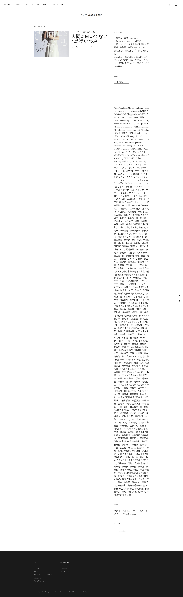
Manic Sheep (140, 133)
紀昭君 (133, 413)
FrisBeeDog (124, 120)
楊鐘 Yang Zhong (122, 359)
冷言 (122, 224)
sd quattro (136, 142)
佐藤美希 (140, 215)
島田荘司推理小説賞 (127, 293)
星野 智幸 (122, 328)
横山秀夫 (135, 359)
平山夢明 (142, 303)
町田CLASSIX (130, 391)
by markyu (75, 47)
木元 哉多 (140, 331)
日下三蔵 (144, 319)
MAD (131, 133)
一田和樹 (141, 196)
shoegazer (131, 145)
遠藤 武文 (119, 457)
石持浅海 (136, 400)
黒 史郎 (132, 492)
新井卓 (117, 319)
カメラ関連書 (132, 174)
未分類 (123, 334)
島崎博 (138, 290)
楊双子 (146, 356)
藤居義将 (136, 435)
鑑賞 (130, 460)
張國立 (141, 306)
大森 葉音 (140, 256)
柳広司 (143, 347)
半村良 (134, 227)
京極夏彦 (132, 212)
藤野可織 (144, 438)
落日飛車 (137, 429)
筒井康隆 (137, 410)
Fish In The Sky (125, 117)
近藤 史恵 (122, 454)
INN (137, 123)
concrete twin (128, 111)
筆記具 (128, 410)
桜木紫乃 (124, 353)
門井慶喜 (122, 463)
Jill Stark (144, 123)
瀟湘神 (129, 381)
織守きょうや (126, 419)
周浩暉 (118, 246)
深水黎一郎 (129, 378)
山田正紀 (142, 284)
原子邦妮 (124, 230)
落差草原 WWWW (123, 429)
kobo (129, 130)
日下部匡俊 (120, 322)
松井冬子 (122, 341)
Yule (140, 161)
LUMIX (117, 133)
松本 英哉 (132, 341)
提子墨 (128, 315)
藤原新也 (126, 435)
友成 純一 (122, 234)
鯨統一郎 (122, 485)
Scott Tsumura (125, 142)
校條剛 (138, 350)
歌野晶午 (128, 363)
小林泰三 (137, 278)
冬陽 (116, 224)
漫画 (138, 378)
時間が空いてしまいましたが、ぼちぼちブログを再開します (131, 50)
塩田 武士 (119, 249)
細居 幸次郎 (127, 416)
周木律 (145, 243)
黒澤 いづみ (91, 32)
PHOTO (46, 4)
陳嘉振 (125, 466)
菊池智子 (144, 426)
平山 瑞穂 (132, 303)
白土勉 (117, 394)
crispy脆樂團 (140, 111)
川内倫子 (128, 296)
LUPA (124, 133)
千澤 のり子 (123, 227)
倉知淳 (123, 218)
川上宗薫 (118, 296)
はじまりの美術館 (123, 186)
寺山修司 (129, 274)
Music (123, 136)
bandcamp (139, 108)
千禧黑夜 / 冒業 (121, 38)
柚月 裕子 (126, 347)
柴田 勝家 (118, 350)
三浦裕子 (128, 202)
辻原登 (127, 451)
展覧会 (123, 284)
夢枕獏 (123, 252)
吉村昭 (127, 240)
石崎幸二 (140, 397)
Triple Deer (126, 155)
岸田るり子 (127, 290)
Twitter (179, 295)
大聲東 (123, 259)
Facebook (179, 301)
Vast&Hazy (118, 158)
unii (146, 155)
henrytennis (119, 123)
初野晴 (137, 224)
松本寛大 (142, 341)
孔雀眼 (121, 265)
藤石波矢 (134, 438)
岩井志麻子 (139, 287)
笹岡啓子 (119, 410)
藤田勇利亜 (123, 438)
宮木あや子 (120, 271)
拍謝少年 (119, 315)
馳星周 (127, 482)
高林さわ (136, 482)
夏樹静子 (130, 249)
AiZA (116, 108)
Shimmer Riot (119, 145)
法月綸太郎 (137, 372)
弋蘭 (134, 306)
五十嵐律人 (135, 208)
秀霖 (128, 403)
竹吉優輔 (134, 407)
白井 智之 (142, 391)
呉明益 (137, 243)
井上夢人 (122, 212)
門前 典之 (132, 463)
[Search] (169, 4)
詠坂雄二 (126, 444)
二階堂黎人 (123, 208)
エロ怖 (135, 167)
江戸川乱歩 (128, 369)
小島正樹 (139, 274)
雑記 (130, 470)
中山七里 (126, 205)
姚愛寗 (141, 262)
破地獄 (121, 403)
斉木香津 (143, 315)
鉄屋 (124, 460)
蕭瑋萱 (123, 432)
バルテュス (139, 186)
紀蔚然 (141, 413)
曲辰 (120, 331)
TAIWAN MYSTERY (32, 4)
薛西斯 (131, 432)
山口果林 (132, 284)
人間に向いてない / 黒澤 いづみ (89, 39)
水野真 (145, 366)
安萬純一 (122, 268)
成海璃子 (126, 312)
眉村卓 (143, 394)
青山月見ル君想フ (132, 473)
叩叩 (141, 234)
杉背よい (142, 334)
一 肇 (133, 196)
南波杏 (142, 227)
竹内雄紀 (124, 407)
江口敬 (118, 369)
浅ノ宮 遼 (122, 375)
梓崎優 (139, 353)
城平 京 (134, 246)
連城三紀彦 (133, 454)
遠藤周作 (130, 457)
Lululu (145, 130)
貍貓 (138, 448)
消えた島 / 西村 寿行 (123, 60)
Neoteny (130, 136)
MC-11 (116, 136)
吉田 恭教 (136, 240)
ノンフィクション (139, 183)
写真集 (144, 221)
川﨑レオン (135, 300)
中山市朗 (136, 205)
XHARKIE (129, 158)
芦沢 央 (121, 422)
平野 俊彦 (118, 306)
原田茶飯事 (135, 230)
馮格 (120, 482)
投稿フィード (130, 510)
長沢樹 (137, 460)
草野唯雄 (124, 426)
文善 (135, 315)
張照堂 (131, 309)
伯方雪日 (118, 215)
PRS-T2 (126, 139)
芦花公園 (130, 422)
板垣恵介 (118, 344)
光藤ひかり (119, 221)
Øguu (138, 136)
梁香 (132, 353)
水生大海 (126, 366)
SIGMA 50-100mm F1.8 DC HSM (127, 149)
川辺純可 (124, 300)
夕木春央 (140, 249)
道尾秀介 (144, 454)
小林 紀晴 (126, 278)
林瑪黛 (135, 344)
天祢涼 (131, 259)
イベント (133, 164)
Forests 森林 (139, 117)
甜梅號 (133, 388)
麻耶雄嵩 (128, 488)
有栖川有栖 (129, 331)
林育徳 (143, 344)
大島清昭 (130, 256)
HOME (7, 4)
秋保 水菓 (136, 403)
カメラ (121, 174)
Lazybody (137, 130)
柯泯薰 (135, 347)
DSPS (142, 114)
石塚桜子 (130, 397)
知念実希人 (119, 397)
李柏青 (125, 337)
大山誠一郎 (119, 256)
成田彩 (135, 312)
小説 (84, 32)
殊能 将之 (138, 363)
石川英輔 (126, 400)
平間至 (127, 306)
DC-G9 (117, 114)
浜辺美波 (132, 375)
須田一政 (136, 479)
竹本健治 (144, 407)
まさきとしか (137, 190)
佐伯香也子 (129, 215)
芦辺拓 (139, 422)
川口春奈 (138, 296)
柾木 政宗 (128, 350)
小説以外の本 (132, 281)
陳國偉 (133, 466)
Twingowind (137, 155)
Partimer (117, 139)
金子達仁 (140, 457)
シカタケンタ (128, 177)
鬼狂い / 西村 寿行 (132, 63)
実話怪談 (144, 268)
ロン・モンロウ (121, 196)
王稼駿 (125, 388)
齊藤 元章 (126, 495)
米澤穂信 (124, 413)
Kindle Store (120, 130)
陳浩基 (141, 466)
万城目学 (131, 199)
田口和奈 (118, 391)
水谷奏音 (136, 366)
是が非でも (133, 328)
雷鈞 (120, 473)
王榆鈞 (133, 385)
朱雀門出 (132, 334)
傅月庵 (143, 218)
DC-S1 (123, 114)
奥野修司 (132, 262)
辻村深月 (136, 451)
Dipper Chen (133, 114)
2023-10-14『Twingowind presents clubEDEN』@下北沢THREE (131, 41)
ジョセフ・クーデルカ (131, 180)
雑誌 (136, 470)
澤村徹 (121, 381)
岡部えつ (128, 287)
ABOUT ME (58, 4)
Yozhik (134, 161)
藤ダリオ (140, 432)
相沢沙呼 (134, 394)
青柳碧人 (132, 476)
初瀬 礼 (129, 224)
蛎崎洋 (128, 441)
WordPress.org (130, 514)
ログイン (118, 510)
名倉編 (129, 243)
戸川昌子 (144, 312)
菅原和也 (134, 426)
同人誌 (121, 243)
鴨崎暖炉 (142, 485)
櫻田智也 (118, 363)
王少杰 (125, 385)
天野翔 (139, 259)
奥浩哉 (123, 262)
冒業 (137, 221)
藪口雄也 (119, 441)
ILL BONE (129, 123)
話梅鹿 (135, 444)
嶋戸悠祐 (142, 293)
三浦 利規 (118, 202)
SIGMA (140, 145)
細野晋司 (139, 416)
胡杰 (136, 419)
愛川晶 (117, 312)
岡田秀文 (118, 287)
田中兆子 (142, 388)
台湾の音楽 (138, 237)
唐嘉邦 (126, 246)
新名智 (125, 319)
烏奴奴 (137, 381)
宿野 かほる (133, 271)
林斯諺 (127, 344)
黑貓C (124, 492)
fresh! (116, 120)
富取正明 (144, 271)
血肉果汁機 (138, 441)
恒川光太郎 (141, 309)
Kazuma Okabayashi (123, 127)
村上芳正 (134, 337)
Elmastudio (91, 592)
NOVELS (16, 4)
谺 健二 (131, 448)
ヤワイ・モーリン (137, 193)
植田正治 (136, 356)
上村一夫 (139, 202)
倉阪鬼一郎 (133, 218)
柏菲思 (117, 347)
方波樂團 (134, 319)
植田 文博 (126, 356)
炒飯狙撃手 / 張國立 (135, 44)
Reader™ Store (76, 32)
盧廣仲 (125, 394)
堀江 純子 (144, 246)
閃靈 (140, 463)
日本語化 (139, 325)
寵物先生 (119, 274)
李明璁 (117, 337)
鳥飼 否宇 (132, 485)
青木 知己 (122, 476)
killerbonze (144, 127)
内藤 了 (129, 221)
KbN (136, 127)
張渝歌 (123, 309)
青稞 (140, 476)
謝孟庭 (123, 448)
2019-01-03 (84, 47)
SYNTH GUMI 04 (132, 152)
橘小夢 (145, 359)
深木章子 (142, 375)
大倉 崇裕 (132, 252)
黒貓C (118, 495)
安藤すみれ (133, 268)
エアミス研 (125, 167)
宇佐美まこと (132, 265)
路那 (120, 451)
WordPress (72, 592)
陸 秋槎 (123, 470)
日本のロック (126, 325)
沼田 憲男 (126, 372)
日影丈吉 (131, 322)
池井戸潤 (139, 369)
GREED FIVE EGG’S (139, 120)
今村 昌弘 (142, 212)
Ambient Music (126, 108)
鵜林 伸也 (118, 488)
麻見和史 (139, 488)
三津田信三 (142, 199)
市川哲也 (122, 303)
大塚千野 (142, 252)
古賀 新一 (132, 234)
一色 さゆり (119, 199)
